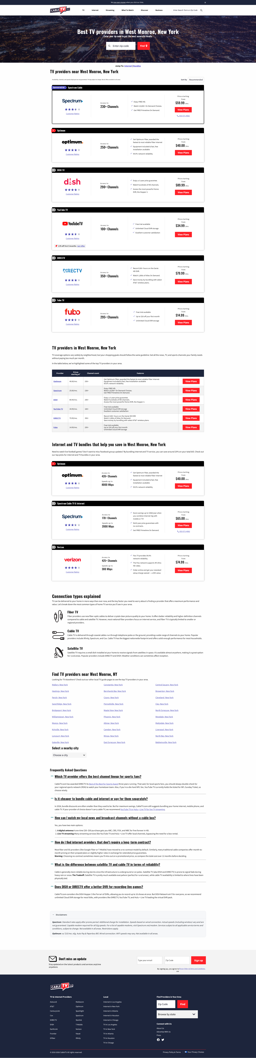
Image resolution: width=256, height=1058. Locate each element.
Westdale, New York (164, 716)
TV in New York (109, 1029)
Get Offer (81, 246)
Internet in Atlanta (110, 1011)
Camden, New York (112, 729)
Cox (51, 1015)
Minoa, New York (111, 736)
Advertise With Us (164, 1032)
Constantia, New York (113, 684)
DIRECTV (57, 418)
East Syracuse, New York (114, 742)
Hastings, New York (60, 691)
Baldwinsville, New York (165, 742)
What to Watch (128, 10)
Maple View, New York (113, 710)
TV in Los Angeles (110, 1024)
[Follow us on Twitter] (162, 1040)
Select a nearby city (65, 747)
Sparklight (80, 1011)
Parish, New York (59, 697)
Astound (53, 1002)
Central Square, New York (166, 684)
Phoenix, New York (112, 716)
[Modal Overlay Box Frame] (128, 962)
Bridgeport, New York (61, 710)
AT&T (52, 1006)
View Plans (185, 109)
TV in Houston (109, 1038)
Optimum (57, 381)
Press (159, 1035)
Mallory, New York (60, 684)
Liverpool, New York (164, 729)
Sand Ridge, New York (61, 704)
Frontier (53, 1033)
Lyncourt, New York (60, 736)
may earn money (119, 2)
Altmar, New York (111, 723)
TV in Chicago (108, 1042)
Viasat (78, 1033)
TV (83, 10)
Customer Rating (72, 113)
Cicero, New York (111, 697)
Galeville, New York (60, 742)
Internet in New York (111, 1006)
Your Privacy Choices (196, 1052)
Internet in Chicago (110, 1020)
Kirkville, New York (60, 729)
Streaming (110, 10)
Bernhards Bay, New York (115, 691)
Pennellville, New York (113, 704)
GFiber (52, 1038)
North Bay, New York (164, 736)
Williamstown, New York (62, 716)
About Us (160, 1028)
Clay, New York (161, 704)
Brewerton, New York (164, 691)
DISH (55, 400)
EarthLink (54, 1029)
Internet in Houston (111, 1015)
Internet (95, 10)
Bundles (137, 66)
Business (159, 10)
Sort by (184, 79)
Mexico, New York (59, 723)
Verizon (79, 1029)
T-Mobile (79, 1024)
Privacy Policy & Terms (172, 1052)
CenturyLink (55, 1011)
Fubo (55, 427)
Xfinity (78, 1038)
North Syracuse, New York (166, 710)
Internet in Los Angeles (112, 1002)
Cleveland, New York (164, 697)
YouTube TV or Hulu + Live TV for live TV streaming (142, 809)
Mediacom (80, 1002)
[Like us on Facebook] (158, 1040)
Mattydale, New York (164, 723)
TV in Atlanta (108, 1033)
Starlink (79, 1020)
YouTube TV (58, 409)
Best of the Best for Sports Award (103, 784)
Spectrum (57, 390)
